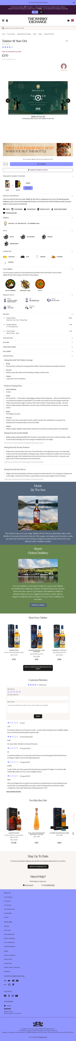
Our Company (8, 897)
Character (7, 251)
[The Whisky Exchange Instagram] (13, 996)
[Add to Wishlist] (67, 41)
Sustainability (8, 913)
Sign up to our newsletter (38, 866)
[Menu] (3, 20)
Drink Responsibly (9, 347)
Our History (7, 901)
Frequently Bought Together (14, 176)
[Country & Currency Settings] (72, 20)
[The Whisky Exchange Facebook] (5, 996)
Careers (6, 917)
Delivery (6, 314)
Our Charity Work (9, 909)
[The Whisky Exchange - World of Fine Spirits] (38, 20)
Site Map (6, 926)
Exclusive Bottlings (9, 938)
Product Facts (8, 295)
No (41, 12)
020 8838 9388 (49, 885)
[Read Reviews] (12, 47)
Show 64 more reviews (13, 791)
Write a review (11, 702)
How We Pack (8, 338)
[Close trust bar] (74, 2)
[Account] (7, 20)
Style (5, 231)
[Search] (3, 28)
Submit (38, 716)
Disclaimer (7, 351)
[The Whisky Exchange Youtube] (16, 996)
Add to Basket (41, 164)
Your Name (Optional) (12, 694)
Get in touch (29, 885)
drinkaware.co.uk (42, 1037)
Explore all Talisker (38, 605)
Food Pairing (7, 269)
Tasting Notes (8, 356)
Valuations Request (9, 946)
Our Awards (7, 905)
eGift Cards (7, 930)
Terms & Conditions (9, 955)
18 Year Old (34, 300)
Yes (35, 12)
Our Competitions (9, 942)
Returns (6, 342)
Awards (6, 218)
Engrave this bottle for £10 (39, 170)
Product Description (11, 196)
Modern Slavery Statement (12, 967)
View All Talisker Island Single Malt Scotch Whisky (38, 668)
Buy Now (28, 188)
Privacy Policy (8, 959)
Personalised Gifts (9, 934)
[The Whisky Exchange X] (9, 996)
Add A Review (11, 689)
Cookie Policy (8, 963)
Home (3, 34)
